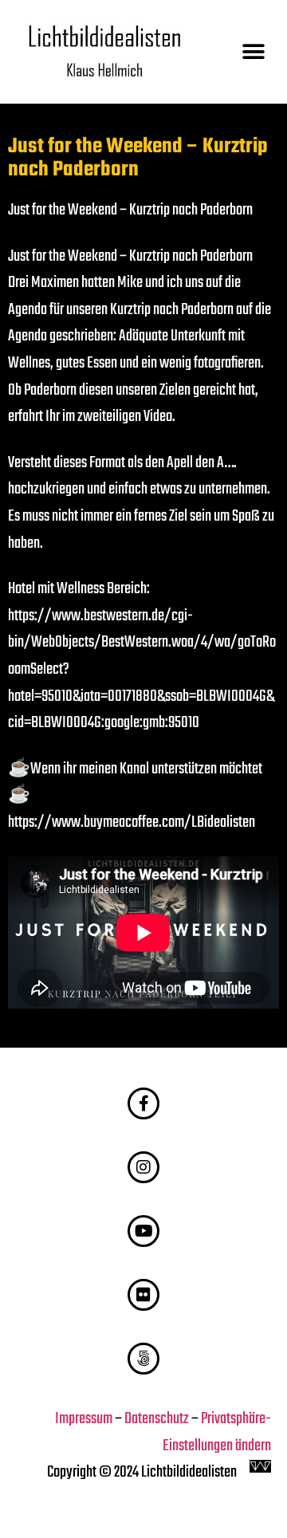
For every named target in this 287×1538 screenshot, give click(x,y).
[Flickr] (143, 1295)
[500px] (143, 1359)
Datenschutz (156, 1419)
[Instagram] (143, 1167)
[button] (253, 52)
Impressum (83, 1419)
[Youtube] (143, 1231)
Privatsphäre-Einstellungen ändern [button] (217, 1432)
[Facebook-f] (143, 1103)
